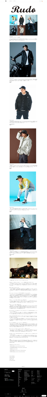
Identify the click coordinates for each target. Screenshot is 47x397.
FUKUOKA (19, 385)
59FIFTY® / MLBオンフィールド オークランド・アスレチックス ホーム (18, 350)
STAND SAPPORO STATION (26, 374)
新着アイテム (32, 376)
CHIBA (18, 378)
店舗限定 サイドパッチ (39, 376)
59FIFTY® (11, 81)
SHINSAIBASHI (19, 379)
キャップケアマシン (39, 377)
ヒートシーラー (38, 378)
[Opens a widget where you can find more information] (44, 396)
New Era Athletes (38, 374)
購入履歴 (32, 371)
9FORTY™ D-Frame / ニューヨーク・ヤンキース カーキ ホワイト (17, 351)
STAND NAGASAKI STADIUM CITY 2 (27, 376)
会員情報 (32, 373)
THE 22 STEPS (38, 373)
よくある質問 (32, 379)
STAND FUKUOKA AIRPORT (26, 373)
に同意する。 (8, 372)
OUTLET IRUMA (25, 378)
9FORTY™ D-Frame (12, 254)
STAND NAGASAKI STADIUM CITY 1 (27, 375)
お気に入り (32, 372)
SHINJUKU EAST (19, 371)
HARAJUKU (19, 374)
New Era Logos (38, 372)
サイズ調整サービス (39, 379)
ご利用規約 (7, 372)
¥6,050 (10, 82)
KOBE (18, 384)
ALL (24, 381)
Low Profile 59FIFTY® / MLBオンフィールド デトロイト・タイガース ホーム (18, 347)
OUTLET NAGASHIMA (26, 379)
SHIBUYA (19, 373)
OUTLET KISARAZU (25, 377)
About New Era (38, 371)
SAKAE (18, 383)
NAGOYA (18, 382)
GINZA (18, 372)
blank (24, 371)
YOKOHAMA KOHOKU (19, 377)
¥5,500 (10, 168)
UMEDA (18, 380)
